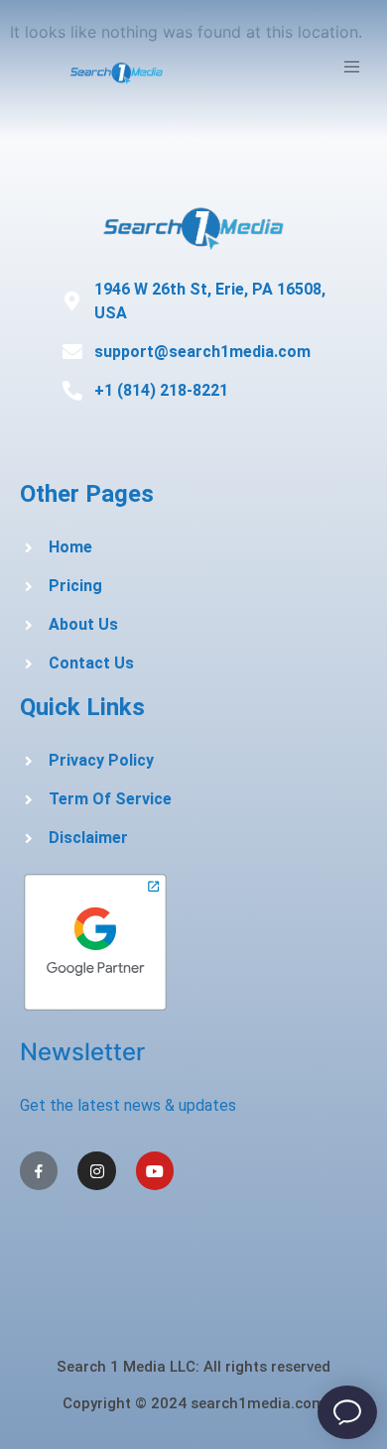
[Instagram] (96, 1170)
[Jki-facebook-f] (39, 1170)
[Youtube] (155, 1170)
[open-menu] (354, 69)
